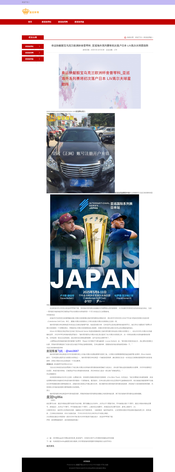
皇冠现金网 (89, 468)
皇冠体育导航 (74, 468)
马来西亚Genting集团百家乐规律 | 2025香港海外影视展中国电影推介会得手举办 (82, 441)
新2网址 (103, 468)
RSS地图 (96, 465)
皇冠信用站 (46, 22)
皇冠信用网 (63, 22)
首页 (30, 22)
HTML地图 (104, 465)
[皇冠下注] (30, 14)
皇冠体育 (82, 468)
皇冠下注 (138, 37)
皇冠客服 (97, 468)
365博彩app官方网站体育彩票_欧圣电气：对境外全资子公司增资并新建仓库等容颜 (83, 438)
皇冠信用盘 (79, 22)
